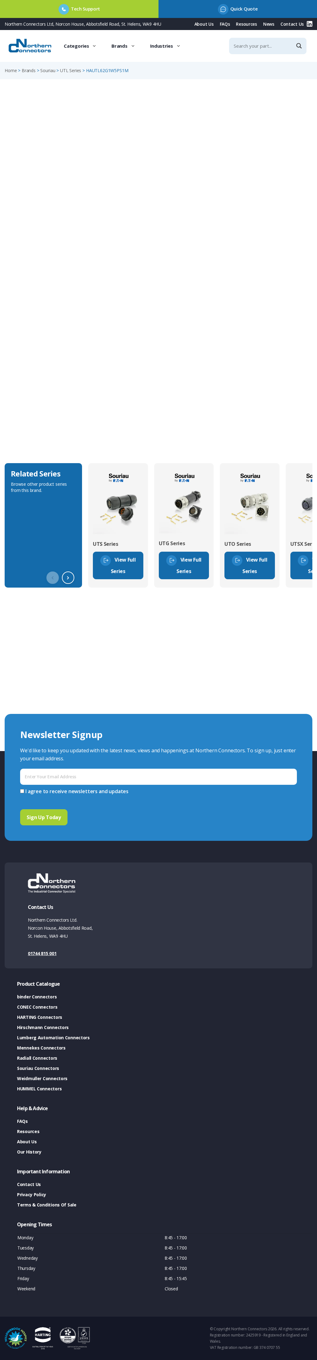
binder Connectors (37, 997)
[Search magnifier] (299, 45)
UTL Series (70, 70)
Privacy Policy (31, 1194)
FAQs (225, 24)
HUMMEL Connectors (39, 1089)
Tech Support (85, 9)
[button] (68, 577)
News (268, 24)
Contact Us (292, 24)
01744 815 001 (42, 953)
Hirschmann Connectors (43, 1027)
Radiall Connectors (37, 1058)
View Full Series (123, 565)
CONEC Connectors (37, 1007)
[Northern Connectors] (30, 45)
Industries (161, 46)
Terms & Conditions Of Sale (46, 1205)
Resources (246, 24)
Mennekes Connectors (41, 1048)
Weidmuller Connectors (42, 1078)
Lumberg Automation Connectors (53, 1038)
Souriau (47, 70)
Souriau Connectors (38, 1068)
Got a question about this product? (269, 188)
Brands (119, 46)
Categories (76, 46)
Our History (29, 1152)
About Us (204, 24)
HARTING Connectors (39, 1017)
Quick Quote (244, 9)
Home (11, 70)
